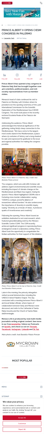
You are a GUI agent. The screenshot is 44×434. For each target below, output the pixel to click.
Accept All (22, 418)
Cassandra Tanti (9, 38)
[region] (22, 416)
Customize (22, 423)
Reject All (22, 429)
